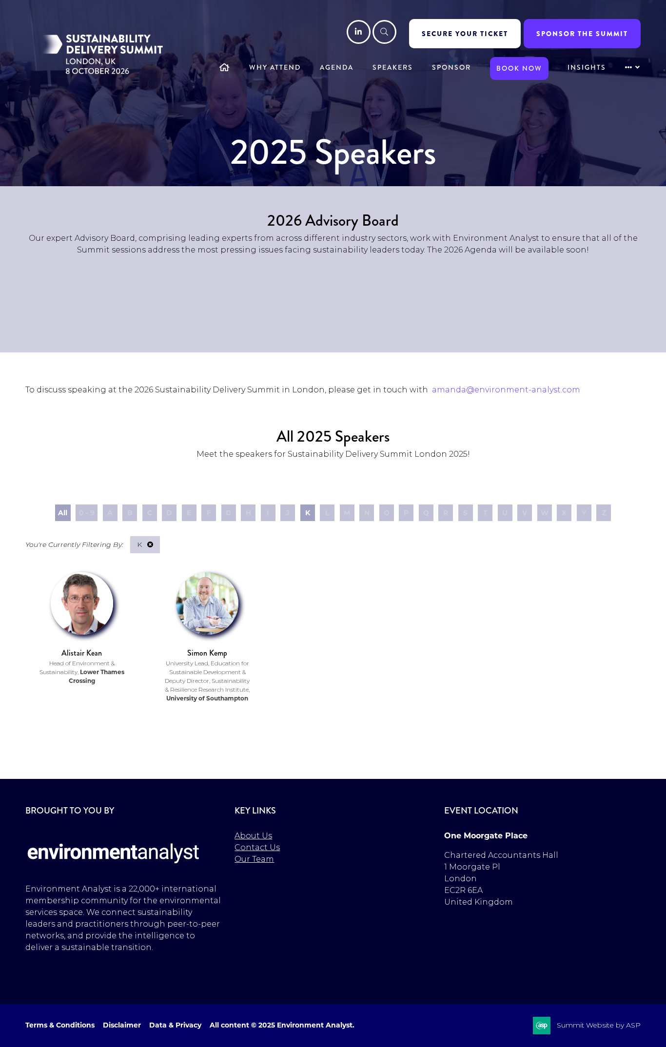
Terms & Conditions (60, 1025)
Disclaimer (122, 1025)
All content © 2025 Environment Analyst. (282, 1025)
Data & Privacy (175, 1025)
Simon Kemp (207, 653)
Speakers (392, 67)
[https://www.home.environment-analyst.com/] (113, 869)
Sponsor (451, 67)
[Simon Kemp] (207, 603)
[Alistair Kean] (82, 603)
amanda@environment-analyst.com (506, 389)
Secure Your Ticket (465, 34)
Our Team (254, 859)
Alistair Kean (81, 653)
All (62, 512)
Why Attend (275, 67)
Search (384, 31)
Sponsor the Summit (582, 34)
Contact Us (257, 847)
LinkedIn (358, 31)
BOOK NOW (519, 68)
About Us (253, 835)
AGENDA (336, 67)
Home (224, 68)
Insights (587, 67)
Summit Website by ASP (599, 1025)
